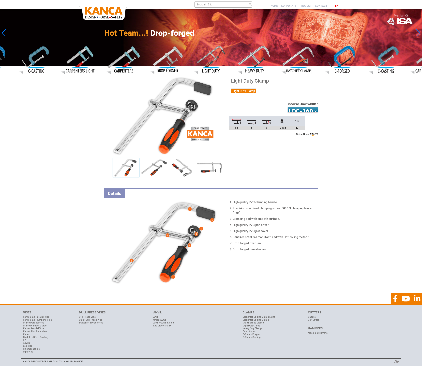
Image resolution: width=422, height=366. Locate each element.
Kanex (26, 334)
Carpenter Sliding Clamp (255, 320)
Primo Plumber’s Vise (34, 325)
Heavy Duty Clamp (252, 328)
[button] (418, 33)
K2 (24, 340)
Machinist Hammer (318, 333)
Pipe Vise (28, 351)
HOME (274, 5)
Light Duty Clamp (251, 325)
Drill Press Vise (87, 317)
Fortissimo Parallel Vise (36, 317)
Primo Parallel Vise (33, 322)
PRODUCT (306, 5)
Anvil (156, 317)
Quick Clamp (249, 331)
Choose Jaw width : (302, 104)
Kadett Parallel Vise (33, 328)
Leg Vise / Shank (162, 325)
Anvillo (26, 343)
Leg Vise (27, 346)
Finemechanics (31, 349)
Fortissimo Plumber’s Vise (37, 320)
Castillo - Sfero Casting (35, 337)
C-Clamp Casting (251, 337)
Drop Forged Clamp (253, 322)
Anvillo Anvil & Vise (163, 322)
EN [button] (336, 5)
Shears (312, 317)
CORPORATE (288, 5)
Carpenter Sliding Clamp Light (258, 317)
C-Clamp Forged (251, 334)
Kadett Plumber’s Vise (35, 331)
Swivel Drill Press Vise (91, 322)
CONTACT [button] (321, 5)
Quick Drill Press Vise (90, 320)
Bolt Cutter (313, 320)
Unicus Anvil (159, 320)
